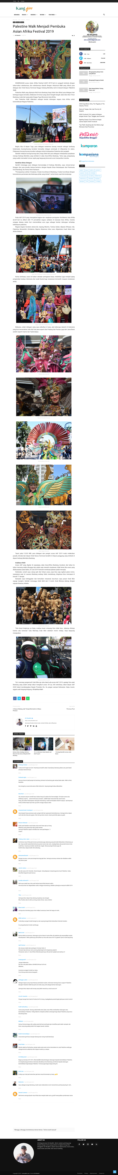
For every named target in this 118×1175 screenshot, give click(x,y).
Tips (87, 181)
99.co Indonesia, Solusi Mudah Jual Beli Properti (42, 752)
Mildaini (20, 1021)
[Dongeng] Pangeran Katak (96, 80)
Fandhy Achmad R (23, 880)
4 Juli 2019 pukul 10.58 (32, 1057)
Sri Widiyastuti (22, 1057)
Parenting (98, 175)
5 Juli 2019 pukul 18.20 (29, 1071)
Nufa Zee (20, 1071)
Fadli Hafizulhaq (23, 1007)
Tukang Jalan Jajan (23, 839)
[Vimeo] (30, 726)
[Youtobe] (36, 726)
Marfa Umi (21, 932)
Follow (103, 58)
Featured (52, 14)
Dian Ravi (21, 793)
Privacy (86, 1173)
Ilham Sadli (21, 907)
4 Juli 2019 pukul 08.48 (33, 1007)
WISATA (24, 14)
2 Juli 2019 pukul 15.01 (33, 765)
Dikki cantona (22, 918)
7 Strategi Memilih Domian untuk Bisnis (63, 752)
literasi (98, 181)
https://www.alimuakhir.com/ (31, 720)
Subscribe (102, 62)
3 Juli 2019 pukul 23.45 (33, 980)
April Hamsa (21, 945)
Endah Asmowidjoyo (24, 1034)
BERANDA (17, 14)
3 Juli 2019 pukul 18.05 (34, 880)
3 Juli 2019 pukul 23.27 (31, 959)
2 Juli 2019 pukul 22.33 (38, 810)
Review (17, 22)
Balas (19, 773)
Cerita (92, 170)
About (82, 170)
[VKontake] (33, 726)
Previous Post (71, 709)
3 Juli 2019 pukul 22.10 (31, 918)
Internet (93, 173)
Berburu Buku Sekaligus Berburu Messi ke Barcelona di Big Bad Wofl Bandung (21, 753)
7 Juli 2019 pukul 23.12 (29, 1082)
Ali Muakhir (37, 1173)
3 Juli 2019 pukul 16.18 (33, 855)
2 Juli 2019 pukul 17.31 (32, 777)
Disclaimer (79, 1173)
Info (14, 22)
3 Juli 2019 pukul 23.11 (30, 932)
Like (104, 54)
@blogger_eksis (22, 980)
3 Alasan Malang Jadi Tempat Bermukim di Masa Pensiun (27, 709)
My (18, 1)
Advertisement (93, 1173)
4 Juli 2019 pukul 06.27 (33, 996)
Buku (86, 170)
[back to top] (114, 1171)
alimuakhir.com (26, 1173)
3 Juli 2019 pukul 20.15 (30, 907)
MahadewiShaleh (23, 855)
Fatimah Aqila (22, 777)
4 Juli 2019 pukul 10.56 (30, 1044)
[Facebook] (25, 726)
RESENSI (33, 14)
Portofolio (83, 178)
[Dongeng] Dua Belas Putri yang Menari (96, 72)
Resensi (97, 178)
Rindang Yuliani (22, 765)
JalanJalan (83, 175)
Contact (22, 1)
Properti (91, 178)
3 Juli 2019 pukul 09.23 (33, 822)
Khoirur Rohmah (22, 822)
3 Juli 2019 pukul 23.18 (31, 945)
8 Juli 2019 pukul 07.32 (32, 1092)
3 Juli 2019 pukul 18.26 (26, 895)
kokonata (21, 1082)
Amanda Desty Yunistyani (25, 810)
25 (74, 35)
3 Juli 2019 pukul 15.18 (35, 839)
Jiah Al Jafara (22, 868)
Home (14, 1)
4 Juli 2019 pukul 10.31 (35, 1034)
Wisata (22, 22)
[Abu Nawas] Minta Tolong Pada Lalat (96, 89)
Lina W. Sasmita (22, 996)
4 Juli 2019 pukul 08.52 (28, 1021)
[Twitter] (28, 726)
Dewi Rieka (21, 1044)
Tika (19, 895)
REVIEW (42, 14)
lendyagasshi (22, 959)
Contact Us (101, 1173)
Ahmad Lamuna (22, 1092)
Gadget (82, 173)
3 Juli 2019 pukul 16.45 (32, 868)
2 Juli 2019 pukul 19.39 (29, 793)
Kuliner (91, 175)
